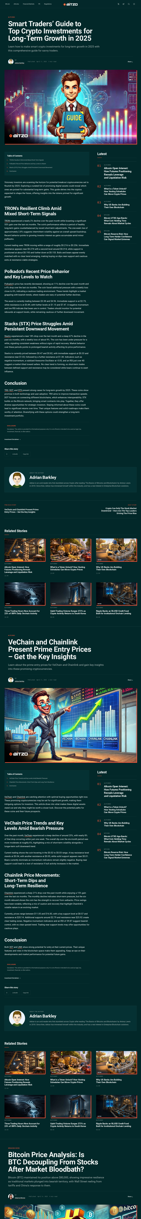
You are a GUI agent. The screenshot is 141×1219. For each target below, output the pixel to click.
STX (20, 390)
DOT (11, 390)
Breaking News (14, 1148)
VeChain (8, 797)
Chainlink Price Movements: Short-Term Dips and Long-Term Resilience (31, 782)
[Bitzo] (70, 4)
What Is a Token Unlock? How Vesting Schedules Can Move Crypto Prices (115, 191)
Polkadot (8, 284)
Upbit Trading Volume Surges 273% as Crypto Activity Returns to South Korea (68, 612)
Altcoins (16, 4)
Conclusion (12, 171)
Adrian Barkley (19, 63)
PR (39, 4)
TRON (7, 221)
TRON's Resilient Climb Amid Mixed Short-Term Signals (26, 160)
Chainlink (21, 797)
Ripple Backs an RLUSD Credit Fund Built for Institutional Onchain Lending (113, 612)
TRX (6, 390)
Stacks (7, 336)
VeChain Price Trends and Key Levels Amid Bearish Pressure (28, 778)
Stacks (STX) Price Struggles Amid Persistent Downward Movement (30, 167)
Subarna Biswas (20, 1198)
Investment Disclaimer (12, 439)
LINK (20, 947)
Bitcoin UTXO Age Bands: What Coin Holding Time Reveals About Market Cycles (117, 221)
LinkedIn (15, 454)
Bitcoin (7, 4)
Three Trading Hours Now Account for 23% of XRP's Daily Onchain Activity (22, 612)
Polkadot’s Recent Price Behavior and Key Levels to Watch (27, 164)
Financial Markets (28, 4)
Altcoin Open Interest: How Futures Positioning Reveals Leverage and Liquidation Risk (117, 173)
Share (130, 61)
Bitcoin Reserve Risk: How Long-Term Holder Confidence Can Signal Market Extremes (118, 237)
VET (11, 947)
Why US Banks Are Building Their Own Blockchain (116, 206)
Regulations (48, 4)
